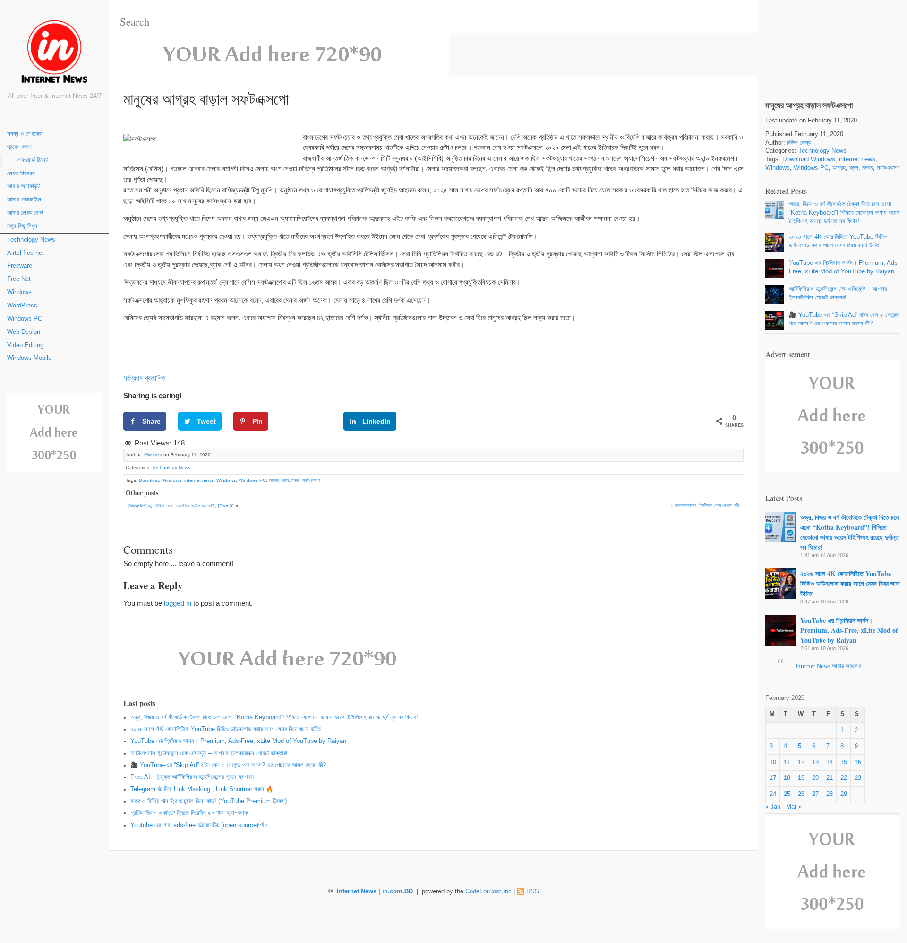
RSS (532, 891)
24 (773, 794)
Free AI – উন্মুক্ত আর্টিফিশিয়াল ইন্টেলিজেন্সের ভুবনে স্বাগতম (192, 777)
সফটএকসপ (311, 480)
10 (773, 762)
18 (787, 778)
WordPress (22, 305)
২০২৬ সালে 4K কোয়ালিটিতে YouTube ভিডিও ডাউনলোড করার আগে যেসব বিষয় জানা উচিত (225, 729)
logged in (177, 603)
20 (815, 778)
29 (843, 794)
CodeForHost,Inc (488, 891)
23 (858, 778)
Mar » (794, 806)
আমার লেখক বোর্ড (25, 213)
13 (815, 762)
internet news (199, 480)
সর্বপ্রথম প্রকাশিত (144, 378)
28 (829, 794)
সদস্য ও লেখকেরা (25, 134)
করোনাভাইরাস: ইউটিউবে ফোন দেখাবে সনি (707, 505)
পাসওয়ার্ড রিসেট (32, 160)
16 (858, 762)
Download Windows (160, 480)
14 (829, 762)
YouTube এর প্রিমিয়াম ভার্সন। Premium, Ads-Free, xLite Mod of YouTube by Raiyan (238, 741)
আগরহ (274, 480)
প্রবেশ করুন (19, 147)
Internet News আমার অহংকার (828, 666)
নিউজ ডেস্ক (153, 454)
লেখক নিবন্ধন (21, 173)
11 (787, 762)
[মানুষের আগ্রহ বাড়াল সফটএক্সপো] (832, 42)
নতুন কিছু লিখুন (22, 226)
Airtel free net (25, 253)
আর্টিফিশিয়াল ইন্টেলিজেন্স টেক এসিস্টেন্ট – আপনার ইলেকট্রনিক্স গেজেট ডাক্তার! (209, 753)
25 (787, 794)
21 (829, 778)
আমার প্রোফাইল (24, 199)
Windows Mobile (29, 358)
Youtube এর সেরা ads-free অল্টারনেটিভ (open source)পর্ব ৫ (199, 825)
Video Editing (25, 345)
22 (843, 778)
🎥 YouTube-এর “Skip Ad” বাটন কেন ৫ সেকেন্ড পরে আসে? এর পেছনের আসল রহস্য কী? (228, 765)
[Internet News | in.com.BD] (54, 53)
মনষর (295, 480)
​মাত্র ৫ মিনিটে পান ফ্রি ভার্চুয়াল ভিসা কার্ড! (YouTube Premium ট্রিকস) (208, 801)
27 (815, 794)
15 (843, 762)
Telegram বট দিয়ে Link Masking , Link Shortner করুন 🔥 (202, 789)
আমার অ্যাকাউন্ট (23, 186)
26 (801, 794)
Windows (19, 292)
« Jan (772, 806)
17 (773, 778)
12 (801, 762)
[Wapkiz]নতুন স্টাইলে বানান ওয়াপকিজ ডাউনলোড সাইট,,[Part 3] (181, 505)
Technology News (31, 239)
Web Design (23, 332)
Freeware (19, 265)
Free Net (19, 279)
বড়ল (285, 480)
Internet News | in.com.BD (375, 891)
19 (801, 778)
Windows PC (24, 318)
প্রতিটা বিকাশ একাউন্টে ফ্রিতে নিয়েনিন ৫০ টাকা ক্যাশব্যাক (189, 813)
